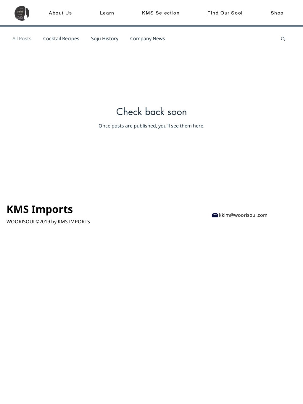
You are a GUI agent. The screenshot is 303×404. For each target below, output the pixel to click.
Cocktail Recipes (61, 38)
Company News (147, 38)
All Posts (21, 38)
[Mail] (215, 215)
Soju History (104, 38)
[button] (283, 39)
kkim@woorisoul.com (243, 215)
